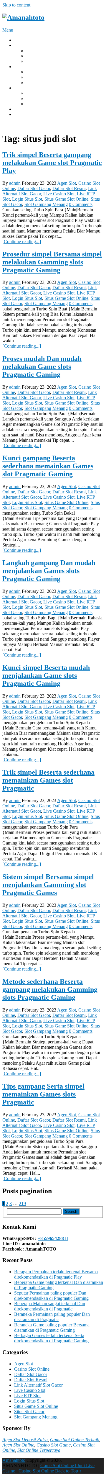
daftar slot (35, 98)
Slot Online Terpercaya (38, 1450)
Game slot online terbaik (48, 82)
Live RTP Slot (27, 1395)
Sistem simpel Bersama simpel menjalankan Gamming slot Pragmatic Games (48, 884)
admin (15, 183)
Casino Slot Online (31, 1369)
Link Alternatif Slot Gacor (38, 1384)
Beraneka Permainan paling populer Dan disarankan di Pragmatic (52, 1317)
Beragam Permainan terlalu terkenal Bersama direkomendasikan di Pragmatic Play (56, 1274)
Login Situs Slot (27, 199)
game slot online (41, 71)
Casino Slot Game (54, 1444)
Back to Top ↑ (68, 1470)
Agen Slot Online (18, 1444)
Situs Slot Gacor (29, 1411)
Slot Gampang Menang (46, 204)
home (19, 39)
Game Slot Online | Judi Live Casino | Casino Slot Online (48, 1468)
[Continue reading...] (21, 241)
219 (22, 1203)
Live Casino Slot (58, 193)
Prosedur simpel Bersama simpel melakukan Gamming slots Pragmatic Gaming (52, 262)
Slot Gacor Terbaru (44, 50)
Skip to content (16, 4)
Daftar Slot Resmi (69, 188)
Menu (7, 29)
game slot (35, 77)
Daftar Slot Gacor (33, 188)
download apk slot (43, 103)
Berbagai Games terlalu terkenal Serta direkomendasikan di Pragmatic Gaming (51, 1338)
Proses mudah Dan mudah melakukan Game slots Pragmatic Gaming (42, 366)
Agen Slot (66, 183)
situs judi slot (38, 55)
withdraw (23, 66)
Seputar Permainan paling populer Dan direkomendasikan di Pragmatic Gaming (51, 1295)
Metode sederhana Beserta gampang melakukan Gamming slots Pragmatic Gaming (49, 989)
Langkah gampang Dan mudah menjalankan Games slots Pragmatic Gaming (48, 570)
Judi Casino (37, 61)
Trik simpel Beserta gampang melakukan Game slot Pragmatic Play (52, 162)
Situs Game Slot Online (66, 199)
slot (29, 93)
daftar (19, 114)
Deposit (21, 45)
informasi (23, 109)
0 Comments (80, 204)
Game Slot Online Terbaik (74, 1439)
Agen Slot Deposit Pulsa (25, 1439)
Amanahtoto (13, 1460)
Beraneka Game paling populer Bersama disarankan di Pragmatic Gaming (52, 1327)
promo (20, 87)
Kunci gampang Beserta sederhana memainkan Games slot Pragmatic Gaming (47, 466)
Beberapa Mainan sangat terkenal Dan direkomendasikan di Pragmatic (49, 1306)
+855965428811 (53, 1238)
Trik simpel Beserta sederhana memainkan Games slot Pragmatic (48, 780)
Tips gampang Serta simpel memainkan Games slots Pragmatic (43, 1094)
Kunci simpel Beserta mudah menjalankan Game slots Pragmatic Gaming (46, 675)
